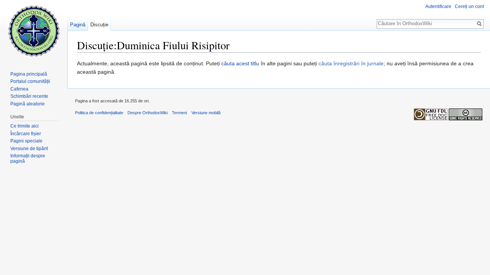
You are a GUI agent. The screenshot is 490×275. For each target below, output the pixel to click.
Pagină (77, 25)
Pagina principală (28, 74)
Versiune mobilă (205, 112)
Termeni (179, 112)
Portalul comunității (30, 81)
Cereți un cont (469, 6)
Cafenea (19, 89)
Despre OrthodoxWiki (147, 112)
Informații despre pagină (27, 158)
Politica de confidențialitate (99, 112)
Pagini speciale (26, 141)
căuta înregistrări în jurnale (351, 63)
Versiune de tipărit (29, 148)
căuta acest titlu (240, 63)
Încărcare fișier (25, 133)
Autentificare (438, 6)
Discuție (99, 25)
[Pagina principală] (33, 30)
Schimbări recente (29, 96)
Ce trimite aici (24, 126)
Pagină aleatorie (27, 104)
